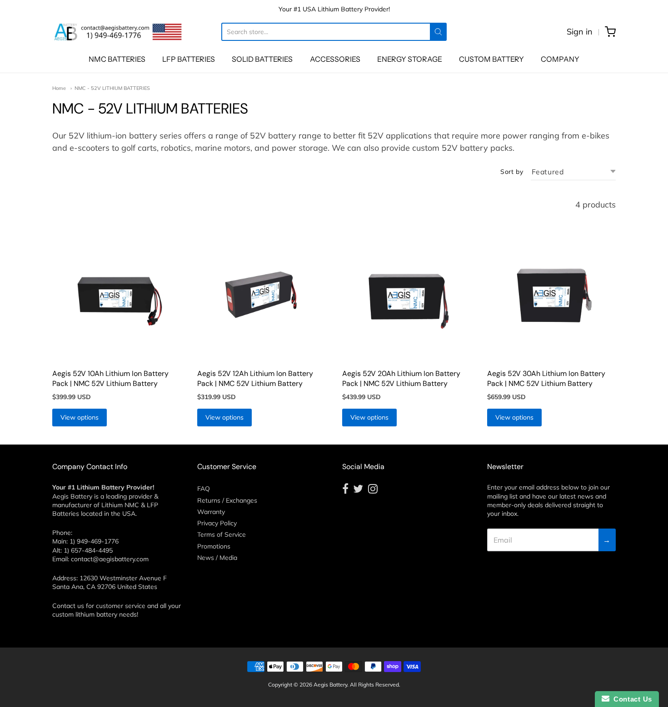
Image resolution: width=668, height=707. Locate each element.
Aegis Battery (330, 684)
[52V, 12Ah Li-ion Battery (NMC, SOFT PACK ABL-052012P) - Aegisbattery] (261, 298)
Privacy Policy (217, 523)
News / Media (217, 558)
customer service (120, 606)
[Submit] (438, 32)
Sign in (580, 31)
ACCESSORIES (335, 59)
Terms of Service (221, 534)
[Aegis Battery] (118, 32)
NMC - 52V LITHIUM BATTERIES (112, 88)
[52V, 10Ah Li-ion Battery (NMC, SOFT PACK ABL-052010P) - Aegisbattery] (116, 298)
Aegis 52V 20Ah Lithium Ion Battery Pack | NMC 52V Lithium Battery (401, 378)
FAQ (203, 489)
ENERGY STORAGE (409, 59)
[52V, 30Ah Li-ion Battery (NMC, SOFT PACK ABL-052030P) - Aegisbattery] (551, 298)
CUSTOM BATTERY (491, 59)
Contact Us (630, 699)
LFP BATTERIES (188, 59)
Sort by (511, 171)
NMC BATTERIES (117, 59)
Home (59, 88)
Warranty (211, 512)
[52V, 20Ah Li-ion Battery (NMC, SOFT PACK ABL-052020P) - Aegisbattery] (406, 298)
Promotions (213, 546)
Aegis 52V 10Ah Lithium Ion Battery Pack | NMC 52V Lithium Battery (110, 378)
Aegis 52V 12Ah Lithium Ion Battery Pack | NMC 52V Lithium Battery (255, 378)
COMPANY (560, 59)
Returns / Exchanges (227, 500)
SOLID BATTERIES (262, 59)
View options (79, 417)
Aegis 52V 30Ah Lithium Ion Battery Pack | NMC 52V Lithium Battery (546, 378)
